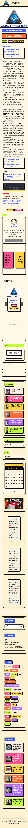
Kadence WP (15, 823)
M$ (20, 674)
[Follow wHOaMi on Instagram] (12, 240)
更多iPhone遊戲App (13, 203)
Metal (7, 701)
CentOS (8, 708)
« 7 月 (13, 491)
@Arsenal (12, 521)
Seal (7, 670)
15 (19, 477)
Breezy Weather (16, 693)
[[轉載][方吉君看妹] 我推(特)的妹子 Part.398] (7, 406)
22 (19, 480)
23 (22, 480)
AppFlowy (14, 701)
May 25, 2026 (14, 537)
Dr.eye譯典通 (7, 46)
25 (8, 483)
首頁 (7, 30)
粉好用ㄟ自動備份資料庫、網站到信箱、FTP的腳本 (16, 399)
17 (6, 480)
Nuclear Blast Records (12, 685)
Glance (14, 720)
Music (7, 674)
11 (8, 477)
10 (6, 477)
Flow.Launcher (17, 708)
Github (7, 693)
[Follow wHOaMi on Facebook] (6, 240)
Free (12, 678)
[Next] (22, 304)
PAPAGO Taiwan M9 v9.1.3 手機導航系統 (20, 258)
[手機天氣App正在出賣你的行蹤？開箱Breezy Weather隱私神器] (7, 430)
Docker (8, 720)
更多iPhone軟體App (9, 201)
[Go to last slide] (6, 304)
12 (11, 477)
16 (22, 477)
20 (14, 480)
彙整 (6, 452)
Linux (7, 716)
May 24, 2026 (14, 602)
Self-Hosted (17, 689)
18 (8, 480)
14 (16, 477)
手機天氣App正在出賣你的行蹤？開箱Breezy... (16, 430)
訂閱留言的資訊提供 (10, 644)
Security (16, 666)
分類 (6, 440)
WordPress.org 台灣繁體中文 (14, 647)
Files (7, 678)
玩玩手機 (11, 30)
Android (14, 674)
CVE (14, 704)
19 (11, 480)
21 (16, 480)
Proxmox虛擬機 (16, 716)
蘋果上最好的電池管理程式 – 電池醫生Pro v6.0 (7, 261)
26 (11, 483)
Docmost (8, 666)
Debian (7, 697)
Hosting (8, 712)
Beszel (7, 723)
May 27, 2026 (14, 569)
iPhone (4, 215)
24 (6, 483)
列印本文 (10, 209)
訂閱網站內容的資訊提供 (12, 642)
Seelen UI (8, 689)
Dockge (14, 697)
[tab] (10, 324)
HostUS (8, 704)
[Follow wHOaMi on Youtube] (15, 240)
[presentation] (14, 292)
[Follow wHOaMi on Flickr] (18, 240)
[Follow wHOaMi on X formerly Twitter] (9, 240)
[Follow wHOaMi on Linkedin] (21, 240)
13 (14, 477)
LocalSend (14, 670)
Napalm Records (10, 681)
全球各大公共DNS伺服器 (16, 390)
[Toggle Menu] (24, 3)
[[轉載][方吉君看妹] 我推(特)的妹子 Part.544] (7, 422)
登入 (6, 640)
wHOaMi (11, 41)
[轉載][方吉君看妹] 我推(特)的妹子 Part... (16, 405)
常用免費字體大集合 (17, 413)
